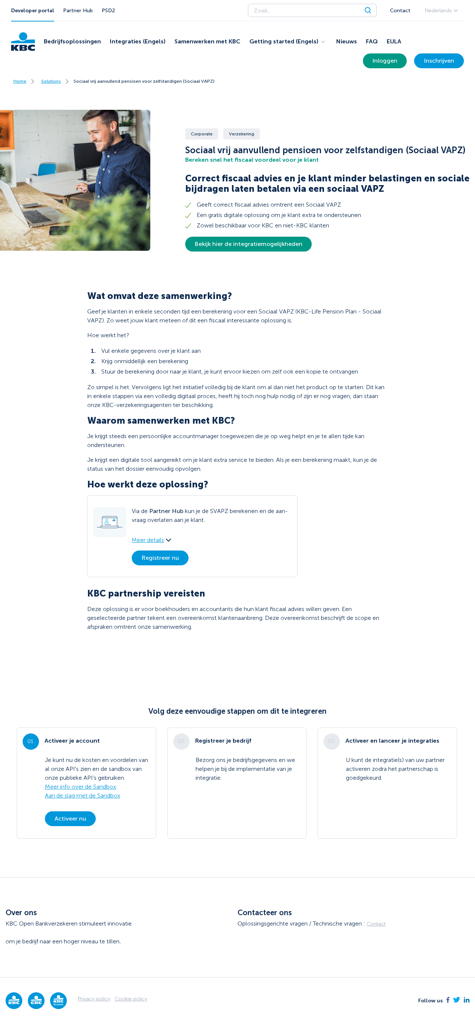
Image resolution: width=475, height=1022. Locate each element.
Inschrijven (439, 60)
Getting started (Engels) (283, 41)
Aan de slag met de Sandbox (82, 795)
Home (19, 81)
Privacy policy (94, 999)
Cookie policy (131, 999)
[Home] (23, 41)
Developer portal (32, 10)
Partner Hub (78, 10)
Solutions (51, 81)
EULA (394, 41)
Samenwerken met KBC (207, 41)
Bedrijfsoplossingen (72, 41)
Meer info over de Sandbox (80, 786)
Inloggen (384, 60)
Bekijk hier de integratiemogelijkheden (248, 243)
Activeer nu (70, 818)
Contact (400, 10)
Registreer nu (160, 557)
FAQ (372, 41)
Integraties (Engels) (138, 41)
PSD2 (108, 10)
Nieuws (346, 41)
